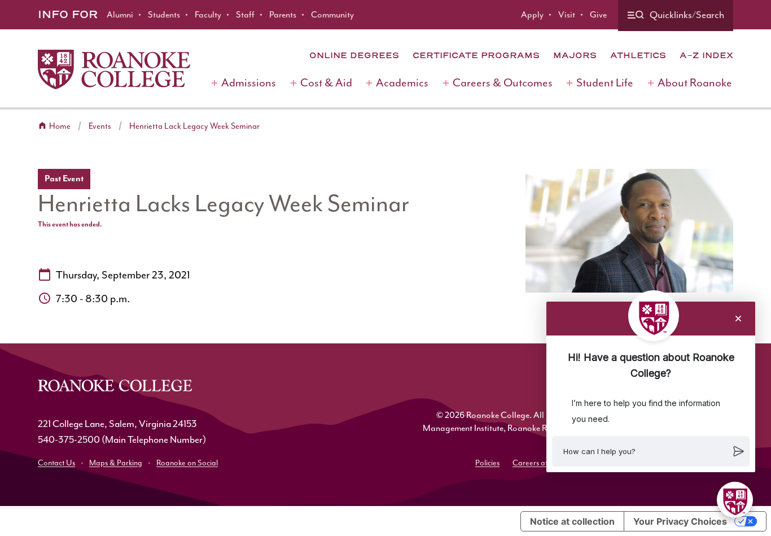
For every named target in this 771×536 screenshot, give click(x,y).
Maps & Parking (115, 463)
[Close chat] (738, 318)
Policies (487, 463)
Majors (575, 55)
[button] (651, 451)
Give (598, 14)
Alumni (120, 14)
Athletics (638, 55)
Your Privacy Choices (680, 521)
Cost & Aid (326, 83)
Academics (402, 83)
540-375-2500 (69, 439)
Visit (566, 14)
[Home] (114, 69)
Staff (245, 14)
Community (332, 14)
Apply (532, 14)
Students (164, 14)
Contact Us (56, 463)
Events (100, 126)
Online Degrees (354, 55)
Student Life (604, 83)
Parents (282, 14)
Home (60, 126)
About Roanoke (695, 83)
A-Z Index (706, 55)
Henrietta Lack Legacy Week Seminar (194, 126)
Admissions (248, 83)
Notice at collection (572, 521)
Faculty (208, 14)
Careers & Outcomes (503, 83)
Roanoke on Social (187, 463)
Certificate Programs (476, 55)
